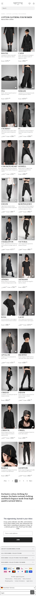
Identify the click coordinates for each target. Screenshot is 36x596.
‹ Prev (5, 481)
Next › (31, 481)
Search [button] (4, 8)
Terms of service (27, 578)
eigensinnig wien (20, 576)
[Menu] (2, 3)
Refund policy (8, 578)
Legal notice (29, 581)
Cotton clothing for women (16, 13)
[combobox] (18, 588)
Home (3, 13)
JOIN (18, 540)
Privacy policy (17, 578)
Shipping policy (9, 581)
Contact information (20, 581)
